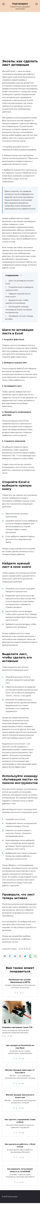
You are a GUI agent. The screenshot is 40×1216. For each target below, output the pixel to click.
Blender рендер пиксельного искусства (20, 1096)
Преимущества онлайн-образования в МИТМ (20, 981)
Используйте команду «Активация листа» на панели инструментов (18, 309)
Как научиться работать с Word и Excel (20, 1145)
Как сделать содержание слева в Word (20, 1121)
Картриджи (20, 3)
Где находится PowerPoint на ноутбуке (20, 1046)
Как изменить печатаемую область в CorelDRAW (20, 1170)
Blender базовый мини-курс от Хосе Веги (20, 1071)
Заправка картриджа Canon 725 (17, 1027)
